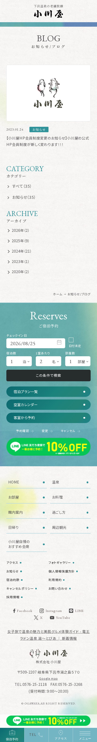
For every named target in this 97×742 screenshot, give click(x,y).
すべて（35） (22, 186)
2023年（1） (21, 261)
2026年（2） (21, 230)
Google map (48, 678)
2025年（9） (21, 240)
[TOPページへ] (49, 653)
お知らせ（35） (24, 197)
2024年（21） (22, 251)
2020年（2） (21, 271)
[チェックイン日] (35, 343)
